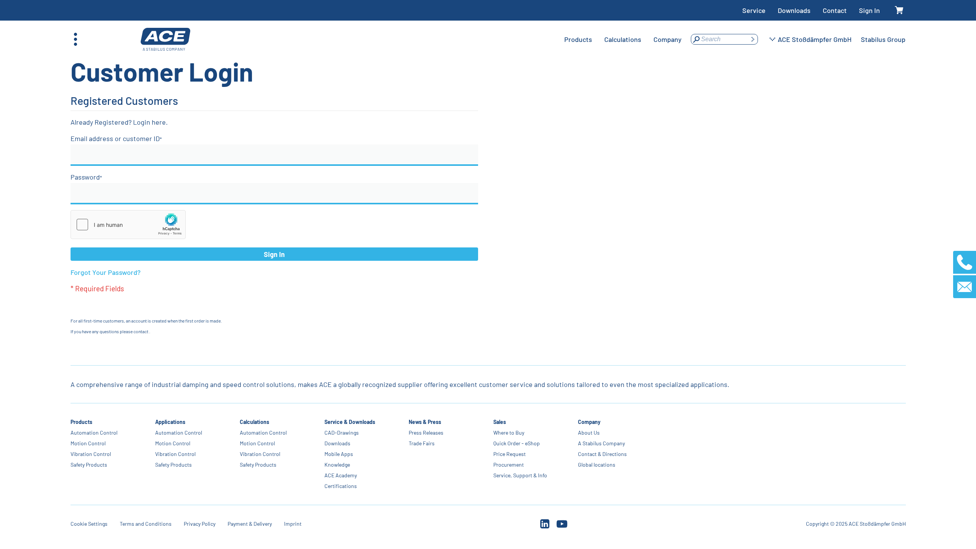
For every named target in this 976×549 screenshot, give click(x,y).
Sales (499, 422)
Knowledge (337, 464)
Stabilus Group (883, 39)
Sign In (869, 10)
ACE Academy (340, 475)
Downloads (794, 10)
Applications (170, 422)
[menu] (623, 39)
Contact (835, 10)
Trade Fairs (422, 443)
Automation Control (94, 432)
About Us (589, 432)
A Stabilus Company (601, 443)
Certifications (340, 486)
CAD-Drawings (341, 432)
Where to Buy (508, 432)
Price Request (509, 454)
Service (754, 10)
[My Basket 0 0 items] (898, 10)
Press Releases (426, 432)
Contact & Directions (602, 454)
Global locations (596, 464)
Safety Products (89, 464)
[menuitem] (578, 39)
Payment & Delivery (250, 523)
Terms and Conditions (146, 523)
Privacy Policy (199, 523)
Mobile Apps (338, 454)
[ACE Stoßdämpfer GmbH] (165, 39)
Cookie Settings (89, 523)
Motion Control (88, 443)
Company (589, 422)
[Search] (752, 39)
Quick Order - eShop (516, 443)
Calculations (254, 422)
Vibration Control (91, 454)
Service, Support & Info (520, 475)
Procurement (508, 464)
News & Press (425, 422)
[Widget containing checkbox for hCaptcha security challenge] (128, 224)
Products (81, 422)
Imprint (293, 523)
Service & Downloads (349, 422)
